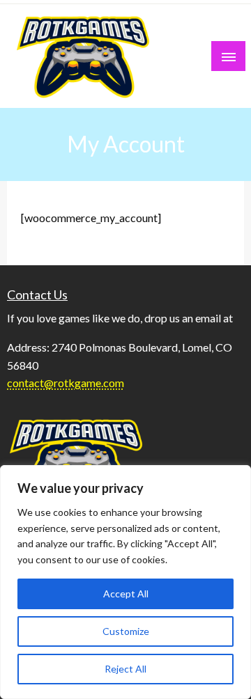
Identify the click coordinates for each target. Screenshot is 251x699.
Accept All (126, 593)
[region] (125, 582)
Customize (125, 631)
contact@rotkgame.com (65, 382)
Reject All (125, 669)
